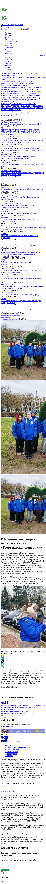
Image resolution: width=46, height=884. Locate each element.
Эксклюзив (9, 37)
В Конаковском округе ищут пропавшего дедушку (20, 295)
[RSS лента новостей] (5, 741)
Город (7, 57)
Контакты (9, 756)
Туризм (8, 51)
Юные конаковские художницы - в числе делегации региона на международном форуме (20, 206)
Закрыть (4, 882)
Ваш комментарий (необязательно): (18, 860)
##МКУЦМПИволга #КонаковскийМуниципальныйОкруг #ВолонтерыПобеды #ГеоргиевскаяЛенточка (18, 711)
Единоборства (6, 242)
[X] (2, 661)
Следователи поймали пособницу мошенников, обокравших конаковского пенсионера (19, 157)
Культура (8, 59)
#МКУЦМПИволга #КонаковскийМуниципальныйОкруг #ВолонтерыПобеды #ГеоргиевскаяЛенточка (23, 706)
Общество (9, 45)
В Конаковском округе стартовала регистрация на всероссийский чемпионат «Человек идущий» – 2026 (21, 149)
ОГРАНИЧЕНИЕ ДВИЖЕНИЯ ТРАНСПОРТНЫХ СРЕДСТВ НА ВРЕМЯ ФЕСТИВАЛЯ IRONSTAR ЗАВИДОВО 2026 (20, 132)
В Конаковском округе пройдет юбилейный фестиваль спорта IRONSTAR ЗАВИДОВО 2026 (22, 141)
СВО (3, 128)
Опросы (8, 65)
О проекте (9, 746)
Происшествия (11, 41)
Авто (7, 61)
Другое (8, 69)
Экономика (9, 47)
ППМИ (3, 250)
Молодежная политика (10, 319)
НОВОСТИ (7, 116)
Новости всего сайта (9, 138)
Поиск (3, 299)
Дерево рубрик (11, 754)
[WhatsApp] (2, 666)
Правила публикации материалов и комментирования (18, 749)
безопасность (6, 276)
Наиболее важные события (11, 122)
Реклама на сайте (11, 752)
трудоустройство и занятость (12, 307)
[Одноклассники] (2, 656)
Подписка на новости (16, 741)
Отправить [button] (5, 870)
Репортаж (9, 39)
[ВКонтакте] (2, 658)
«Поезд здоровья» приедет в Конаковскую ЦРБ (19, 213)
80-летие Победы (7, 268)
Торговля (8, 63)
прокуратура (5, 163)
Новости (8, 35)
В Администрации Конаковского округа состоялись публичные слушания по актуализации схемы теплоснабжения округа (21, 254)
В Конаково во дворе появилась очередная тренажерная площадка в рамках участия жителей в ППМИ (22, 245)
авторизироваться (7, 726)
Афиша (42, 55)
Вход (5, 27)
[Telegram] (2, 664)
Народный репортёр (13, 67)
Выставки (4, 234)
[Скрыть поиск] (28, 29)
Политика (9, 43)
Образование (10, 53)
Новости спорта (7, 146)
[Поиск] (8, 27)
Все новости (5, 317)
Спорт (7, 49)
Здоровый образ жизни (9, 154)
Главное (8, 33)
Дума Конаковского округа (11, 315)
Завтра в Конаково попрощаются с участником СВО (21, 124)
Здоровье (4, 217)
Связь (3, 187)
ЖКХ (3, 260)
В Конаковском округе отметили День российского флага (23, 118)
